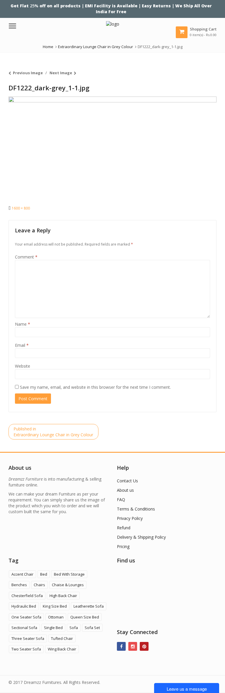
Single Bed (53, 627)
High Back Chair (63, 595)
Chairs (39, 584)
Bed (43, 574)
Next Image (61, 72)
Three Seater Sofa (27, 638)
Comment (26, 257)
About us (125, 490)
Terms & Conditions (136, 509)
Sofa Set (92, 627)
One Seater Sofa (26, 617)
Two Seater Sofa (26, 649)
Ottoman (56, 617)
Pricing (123, 546)
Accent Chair (22, 574)
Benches (19, 584)
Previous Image (28, 72)
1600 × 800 (21, 208)
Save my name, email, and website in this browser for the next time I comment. (95, 387)
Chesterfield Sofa (27, 595)
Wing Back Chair (62, 649)
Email (22, 345)
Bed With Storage (69, 574)
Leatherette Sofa (89, 606)
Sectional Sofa (24, 627)
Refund (123, 527)
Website (22, 366)
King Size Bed (55, 606)
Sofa (73, 627)
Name (22, 324)
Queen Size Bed (84, 617)
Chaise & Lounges (68, 584)
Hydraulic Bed (23, 606)
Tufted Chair (62, 638)
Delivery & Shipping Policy (141, 537)
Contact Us (127, 481)
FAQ (121, 499)
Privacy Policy (130, 518)
